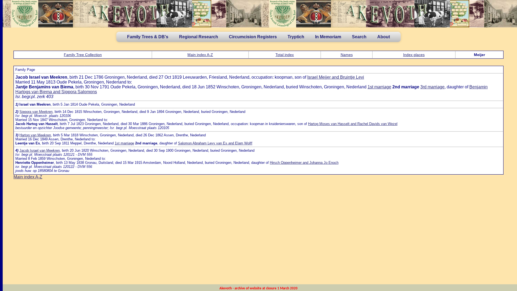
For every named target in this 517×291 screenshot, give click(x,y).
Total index (284, 55)
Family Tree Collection (83, 55)
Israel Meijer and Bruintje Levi (335, 77)
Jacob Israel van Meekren (39, 150)
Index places (414, 55)
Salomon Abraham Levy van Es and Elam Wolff (215, 143)
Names (347, 55)
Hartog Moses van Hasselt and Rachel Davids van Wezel (352, 124)
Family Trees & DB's (147, 36)
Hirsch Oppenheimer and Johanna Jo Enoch (304, 163)
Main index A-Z (200, 55)
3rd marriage (432, 87)
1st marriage (379, 87)
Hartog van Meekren (35, 135)
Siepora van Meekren (36, 112)
